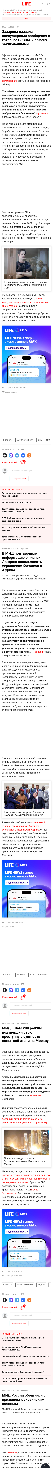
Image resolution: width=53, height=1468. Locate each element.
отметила (12, 1452)
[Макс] (10, 455)
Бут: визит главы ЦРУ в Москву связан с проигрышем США (21, 538)
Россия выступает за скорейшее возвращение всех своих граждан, (26, 302)
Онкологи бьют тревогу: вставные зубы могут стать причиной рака (24, 1380)
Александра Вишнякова (13, 1276)
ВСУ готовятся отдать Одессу (16, 502)
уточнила (43, 113)
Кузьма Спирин (10, 926)
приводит (39, 651)
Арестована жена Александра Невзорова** (23, 1372)
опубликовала (9, 80)
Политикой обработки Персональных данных (19, 12)
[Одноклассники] (29, 455)
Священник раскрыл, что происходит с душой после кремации (24, 494)
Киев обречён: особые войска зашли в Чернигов (25, 1356)
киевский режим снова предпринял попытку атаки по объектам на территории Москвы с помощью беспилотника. (26, 1178)
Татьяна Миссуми (11, 392)
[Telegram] (17, 455)
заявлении (35, 1095)
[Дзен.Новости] (4, 455)
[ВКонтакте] (23, 455)
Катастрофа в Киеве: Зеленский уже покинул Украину (24, 529)
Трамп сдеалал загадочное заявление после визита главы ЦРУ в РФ (24, 510)
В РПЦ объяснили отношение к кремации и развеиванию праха (23, 519)
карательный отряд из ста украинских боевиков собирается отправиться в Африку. (23, 826)
